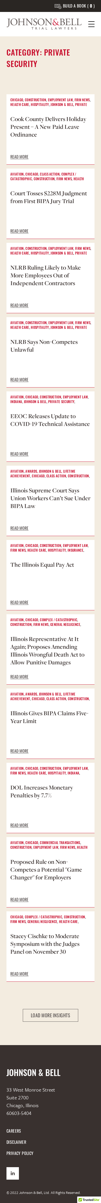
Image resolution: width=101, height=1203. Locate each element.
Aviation (17, 174)
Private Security (61, 402)
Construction (35, 100)
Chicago (16, 100)
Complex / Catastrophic (58, 620)
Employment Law (60, 100)
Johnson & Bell (62, 105)
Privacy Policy (20, 1153)
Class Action (50, 174)
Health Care (19, 105)
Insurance (75, 550)
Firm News (82, 100)
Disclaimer (16, 1142)
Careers (13, 1131)
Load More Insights (50, 1015)
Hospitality (40, 105)
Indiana (16, 402)
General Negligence (65, 625)
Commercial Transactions (60, 843)
